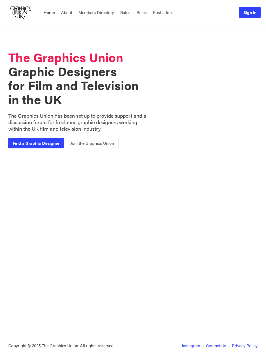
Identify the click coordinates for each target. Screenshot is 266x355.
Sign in (249, 12)
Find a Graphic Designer (36, 143)
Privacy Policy (245, 346)
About (66, 12)
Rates (125, 12)
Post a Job (162, 12)
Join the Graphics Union (92, 143)
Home (49, 12)
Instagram (191, 346)
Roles (142, 12)
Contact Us (216, 346)
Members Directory (96, 12)
